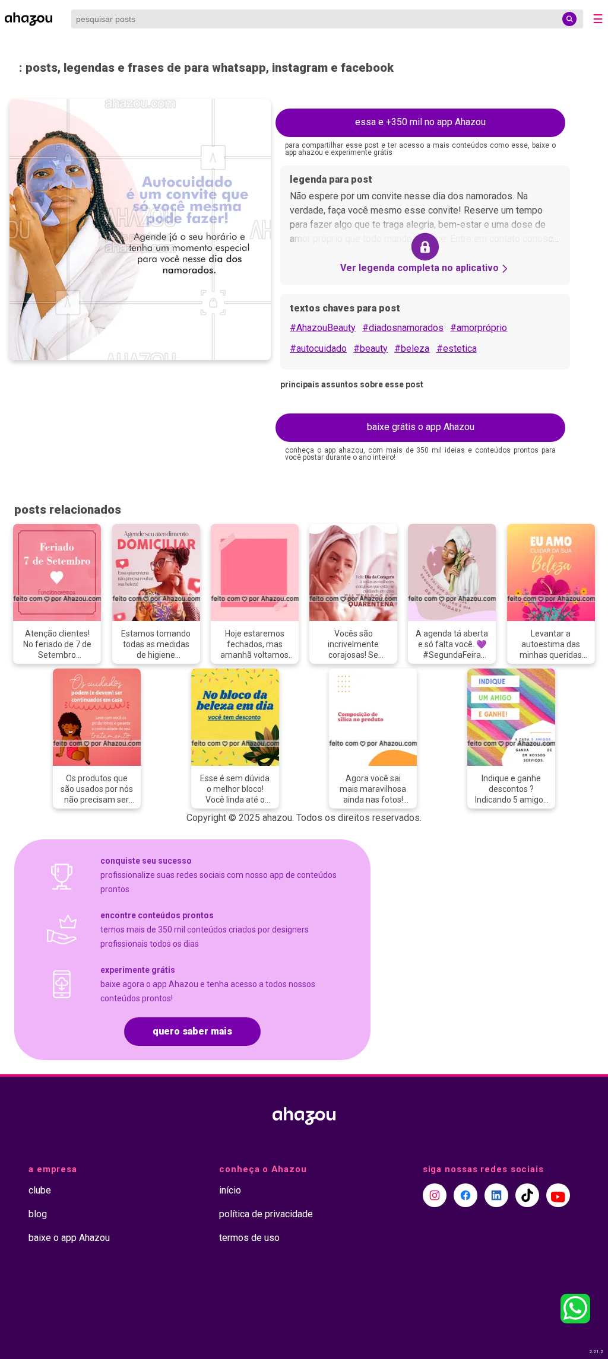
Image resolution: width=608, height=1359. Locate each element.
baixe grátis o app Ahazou (420, 426)
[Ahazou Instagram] (434, 1195)
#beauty (370, 348)
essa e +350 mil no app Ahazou (420, 122)
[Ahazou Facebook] (465, 1195)
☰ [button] (598, 19)
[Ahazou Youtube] (558, 1195)
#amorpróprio (478, 327)
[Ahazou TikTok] (527, 1195)
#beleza (411, 348)
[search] (569, 19)
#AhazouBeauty (323, 327)
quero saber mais (192, 1031)
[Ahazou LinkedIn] (496, 1195)
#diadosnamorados (403, 327)
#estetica (456, 348)
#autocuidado (318, 348)
